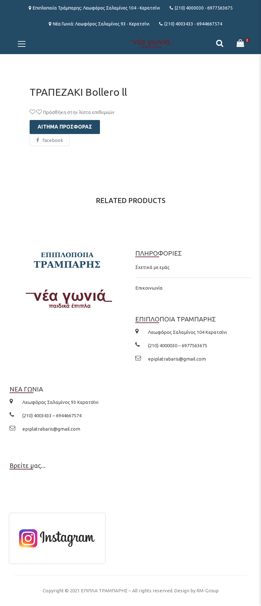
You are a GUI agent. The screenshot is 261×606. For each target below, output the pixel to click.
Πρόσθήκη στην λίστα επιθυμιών (78, 112)
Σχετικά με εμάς (152, 267)
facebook (52, 140)
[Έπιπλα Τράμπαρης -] (130, 43)
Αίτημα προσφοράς (65, 127)
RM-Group (207, 590)
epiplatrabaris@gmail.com (177, 359)
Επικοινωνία (149, 288)
